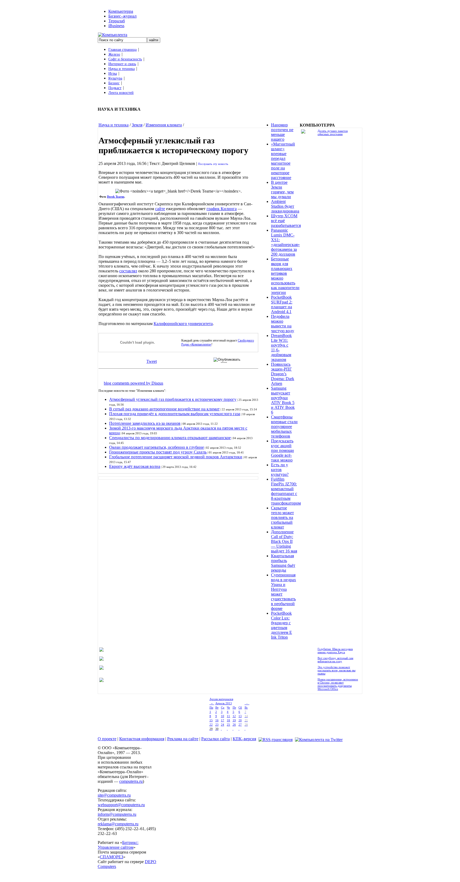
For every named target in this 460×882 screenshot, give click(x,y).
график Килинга (222, 208)
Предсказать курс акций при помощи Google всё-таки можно (282, 450)
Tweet (151, 361)
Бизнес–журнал (122, 16)
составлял (128, 271)
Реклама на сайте (182, 739)
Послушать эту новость (213, 163)
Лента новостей (121, 93)
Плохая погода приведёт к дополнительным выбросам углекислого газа (174, 413)
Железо (114, 54)
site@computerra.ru (114, 795)
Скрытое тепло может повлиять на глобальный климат (282, 517)
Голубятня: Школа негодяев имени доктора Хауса (335, 650)
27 (240, 724)
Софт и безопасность (125, 59)
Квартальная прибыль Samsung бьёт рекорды (283, 563)
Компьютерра (120, 11)
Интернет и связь (122, 64)
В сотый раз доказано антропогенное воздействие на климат (164, 409)
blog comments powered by (133, 383)
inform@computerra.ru (117, 814)
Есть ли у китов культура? (280, 470)
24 (222, 724)
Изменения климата (164, 125)
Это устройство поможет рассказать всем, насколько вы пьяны (336, 670)
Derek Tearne (115, 196)
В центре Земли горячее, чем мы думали (282, 189)
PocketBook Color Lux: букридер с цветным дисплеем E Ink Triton (281, 625)
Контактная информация (141, 739)
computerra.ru (131, 781)
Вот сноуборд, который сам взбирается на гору (335, 659)
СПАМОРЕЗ (111, 857)
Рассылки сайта (215, 739)
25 (228, 724)
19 (234, 720)
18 (228, 720)
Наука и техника (121, 69)
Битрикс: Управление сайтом (118, 845)
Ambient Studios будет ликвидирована (285, 206)
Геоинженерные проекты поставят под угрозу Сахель (158, 452)
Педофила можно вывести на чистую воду (282, 323)
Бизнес (114, 83)
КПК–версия (244, 739)
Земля (137, 125)
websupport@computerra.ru (121, 804)
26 (234, 724)
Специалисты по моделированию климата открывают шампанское (170, 437)
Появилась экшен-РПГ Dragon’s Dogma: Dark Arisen (282, 374)
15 (211, 720)
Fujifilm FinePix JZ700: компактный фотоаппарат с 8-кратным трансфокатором (286, 491)
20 (240, 720)
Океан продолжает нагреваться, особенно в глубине (156, 447)
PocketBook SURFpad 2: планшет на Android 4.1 (281, 304)
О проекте (107, 739)
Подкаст (114, 88)
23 (217, 724)
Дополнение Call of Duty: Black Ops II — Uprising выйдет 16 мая (284, 541)
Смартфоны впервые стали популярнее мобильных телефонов (284, 426)
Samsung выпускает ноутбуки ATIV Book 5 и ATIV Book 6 (283, 400)
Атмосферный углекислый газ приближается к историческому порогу (172, 399)
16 (217, 720)
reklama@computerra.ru (118, 824)
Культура (115, 78)
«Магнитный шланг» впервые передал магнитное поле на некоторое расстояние (283, 161)
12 (234, 716)
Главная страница (122, 50)
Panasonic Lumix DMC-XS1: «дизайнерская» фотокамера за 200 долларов (285, 242)
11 (228, 716)
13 (240, 716)
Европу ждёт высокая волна (134, 466)
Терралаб (116, 21)
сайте (160, 208)
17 (222, 720)
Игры (112, 74)
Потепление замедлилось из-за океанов (144, 423)
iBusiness (116, 25)
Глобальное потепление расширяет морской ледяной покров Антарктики (175, 457)
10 (222, 716)
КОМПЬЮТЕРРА (317, 125)
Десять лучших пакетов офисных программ (333, 132)
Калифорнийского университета (183, 323)
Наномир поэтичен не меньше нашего (282, 132)
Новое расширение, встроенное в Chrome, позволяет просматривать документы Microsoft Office (338, 684)
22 (211, 724)
